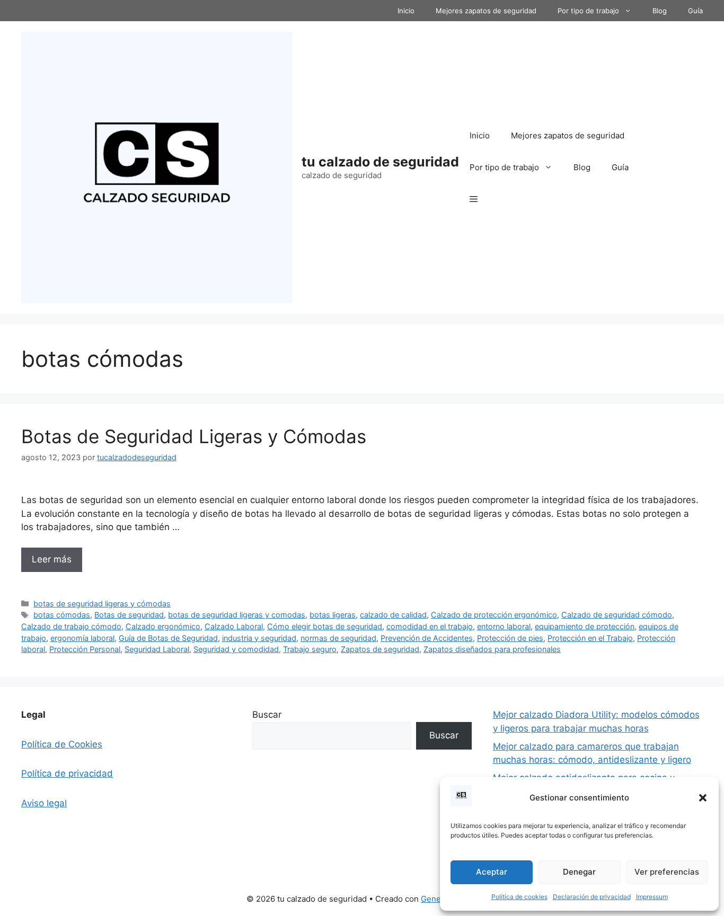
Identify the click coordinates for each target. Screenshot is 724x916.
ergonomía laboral (82, 637)
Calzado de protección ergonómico (494, 614)
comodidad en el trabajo (429, 626)
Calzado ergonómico (163, 626)
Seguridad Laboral (157, 649)
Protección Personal (84, 649)
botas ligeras (333, 614)
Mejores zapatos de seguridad (486, 10)
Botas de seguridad (129, 614)
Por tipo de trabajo (588, 10)
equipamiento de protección (584, 626)
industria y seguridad (259, 637)
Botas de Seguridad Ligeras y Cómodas (193, 436)
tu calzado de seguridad (380, 162)
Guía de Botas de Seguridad (168, 637)
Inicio (406, 10)
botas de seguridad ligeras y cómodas (102, 603)
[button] (702, 797)
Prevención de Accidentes (427, 637)
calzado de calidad (393, 614)
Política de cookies (519, 897)
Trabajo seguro (310, 649)
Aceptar (491, 872)
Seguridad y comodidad (236, 649)
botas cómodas (61, 614)
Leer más (52, 559)
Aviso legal (44, 803)
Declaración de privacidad (592, 897)
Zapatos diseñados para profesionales (492, 649)
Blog (659, 10)
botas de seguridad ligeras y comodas (236, 614)
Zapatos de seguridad (380, 649)
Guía (695, 10)
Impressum (652, 897)
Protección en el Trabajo (590, 637)
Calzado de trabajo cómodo (71, 626)
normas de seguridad (338, 637)
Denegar (579, 872)
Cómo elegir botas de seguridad (324, 626)
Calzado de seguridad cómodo (616, 614)
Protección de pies (510, 637)
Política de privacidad (67, 773)
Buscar (266, 714)
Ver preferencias (666, 872)
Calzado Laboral (234, 626)
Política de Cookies (61, 744)
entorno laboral (504, 626)
